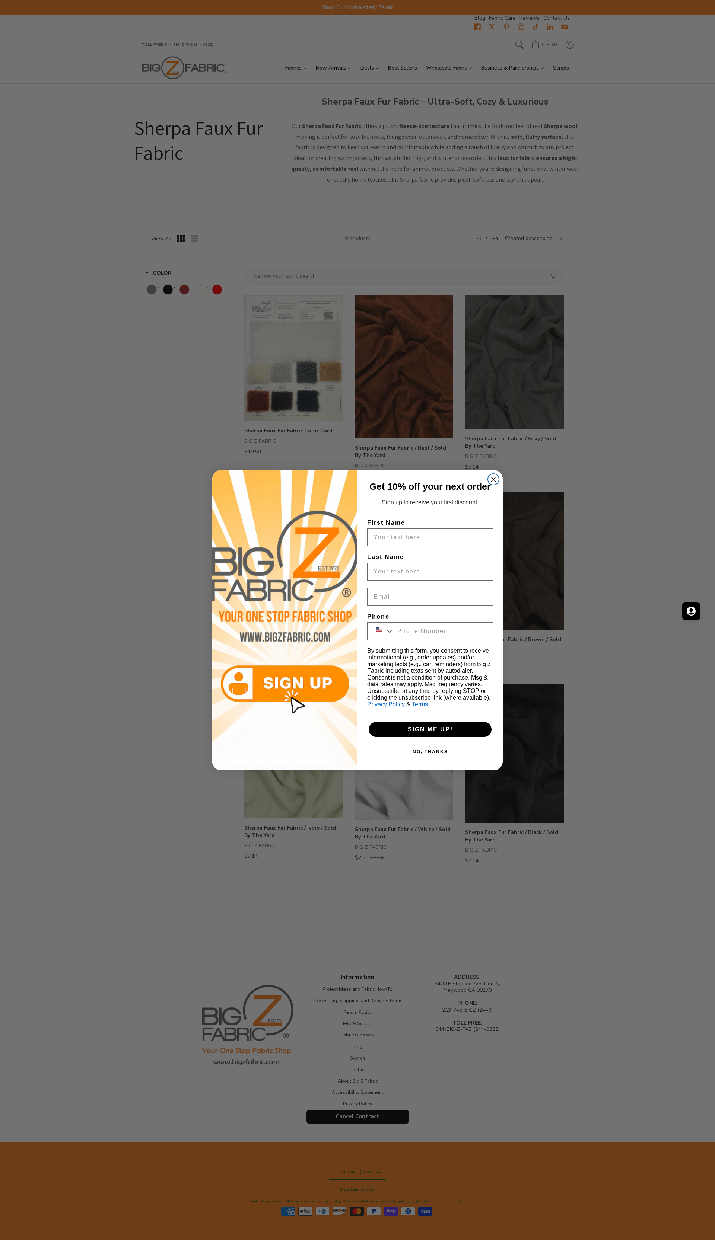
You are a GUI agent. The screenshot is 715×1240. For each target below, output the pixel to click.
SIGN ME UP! (430, 729)
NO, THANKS (430, 751)
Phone (378, 616)
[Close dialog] (493, 479)
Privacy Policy (386, 704)
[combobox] (381, 631)
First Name (386, 523)
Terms (420, 704)
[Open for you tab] (691, 611)
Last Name (385, 557)
